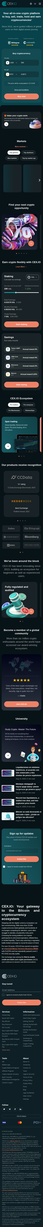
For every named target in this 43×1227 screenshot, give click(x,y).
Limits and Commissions (31, 1015)
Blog (24, 1090)
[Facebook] (15, 1109)
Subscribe (21, 859)
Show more (6, 1050)
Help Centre (27, 1096)
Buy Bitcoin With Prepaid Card (10, 1040)
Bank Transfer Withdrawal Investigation (11, 1078)
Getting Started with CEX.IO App (30, 1025)
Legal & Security (28, 1074)
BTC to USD (6, 1027)
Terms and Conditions (21, 90)
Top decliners (28, 152)
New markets (12, 158)
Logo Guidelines (28, 1093)
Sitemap (26, 1099)
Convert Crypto (7, 1083)
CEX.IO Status (21, 1116)
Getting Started (28, 1021)
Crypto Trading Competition (28, 1045)
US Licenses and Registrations (11, 1150)
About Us (26, 1062)
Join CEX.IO (21, 704)
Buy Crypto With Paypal (10, 1031)
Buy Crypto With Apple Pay (10, 1046)
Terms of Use (27, 1077)
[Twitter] (4, 1109)
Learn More (20, 267)
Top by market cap (28, 158)
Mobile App (6, 1065)
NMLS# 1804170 (15, 1141)
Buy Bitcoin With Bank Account (9, 1035)
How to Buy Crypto (29, 1018)
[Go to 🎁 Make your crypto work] (6, 124)
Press (25, 1087)
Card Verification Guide (31, 1035)
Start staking (21, 324)
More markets (20, 146)
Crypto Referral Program (10, 1068)
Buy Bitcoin (6, 1021)
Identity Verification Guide (30, 1031)
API (3, 1062)
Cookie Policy (27, 1083)
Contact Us (27, 1068)
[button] (32, 277)
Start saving (21, 385)
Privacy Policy (27, 1080)
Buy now (21, 96)
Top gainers (14, 152)
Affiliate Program (8, 1071)
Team (25, 1071)
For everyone (28, 405)
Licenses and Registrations (10, 1190)
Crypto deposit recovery (10, 1074)
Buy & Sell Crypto (8, 1018)
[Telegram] (10, 1109)
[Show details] (31, 243)
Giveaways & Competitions (27, 1039)
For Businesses (14, 410)
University (26, 1065)
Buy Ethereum (7, 1024)
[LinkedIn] (20, 1109)
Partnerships (29, 410)
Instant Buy (6, 1015)
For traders (14, 405)
